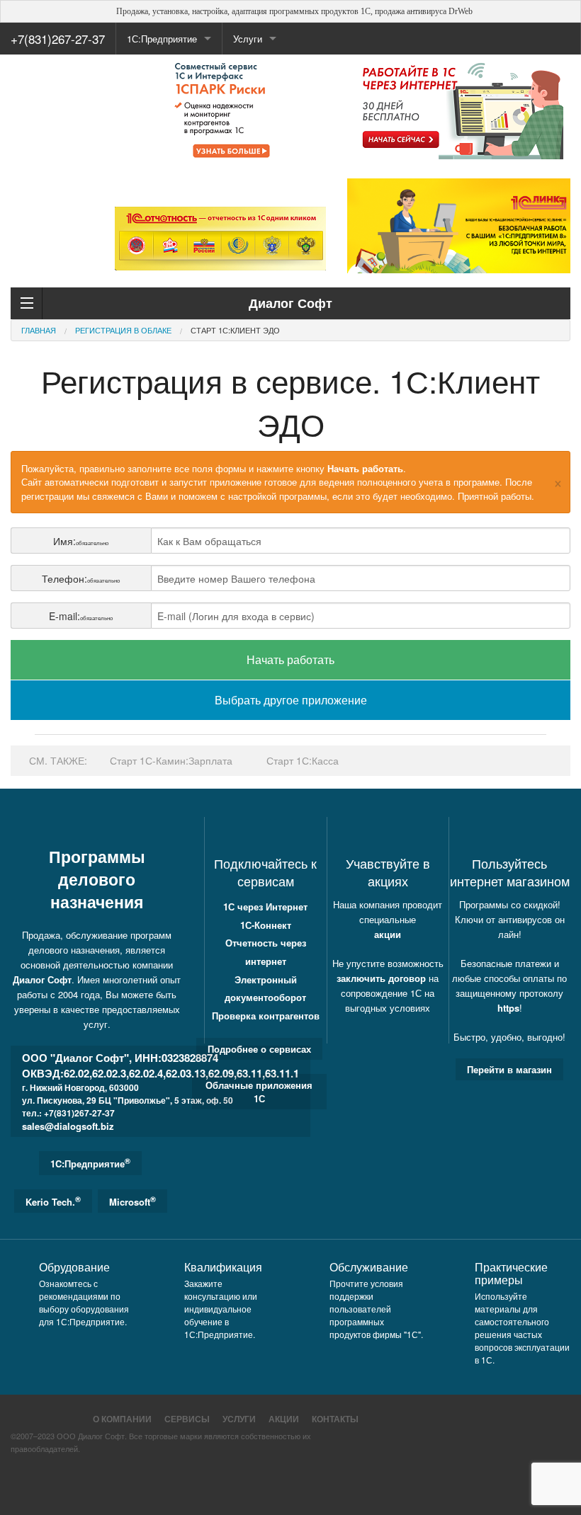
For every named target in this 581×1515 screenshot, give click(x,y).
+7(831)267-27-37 (58, 38)
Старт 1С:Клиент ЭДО (235, 330)
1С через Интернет (265, 906)
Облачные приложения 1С (258, 1091)
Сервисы (187, 1418)
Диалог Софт (42, 979)
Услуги (239, 1418)
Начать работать (290, 659)
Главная (38, 330)
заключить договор (381, 978)
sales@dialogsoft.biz (68, 1126)
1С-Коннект (265, 925)
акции (387, 934)
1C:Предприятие (90, 1162)
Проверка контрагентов (266, 1015)
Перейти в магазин (509, 1069)
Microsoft (132, 1201)
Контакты (335, 1418)
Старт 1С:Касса (302, 760)
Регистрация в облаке (123, 330)
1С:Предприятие (162, 38)
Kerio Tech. (53, 1201)
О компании (122, 1418)
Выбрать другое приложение (291, 700)
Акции (284, 1418)
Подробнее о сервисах (259, 1049)
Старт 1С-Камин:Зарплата (171, 760)
